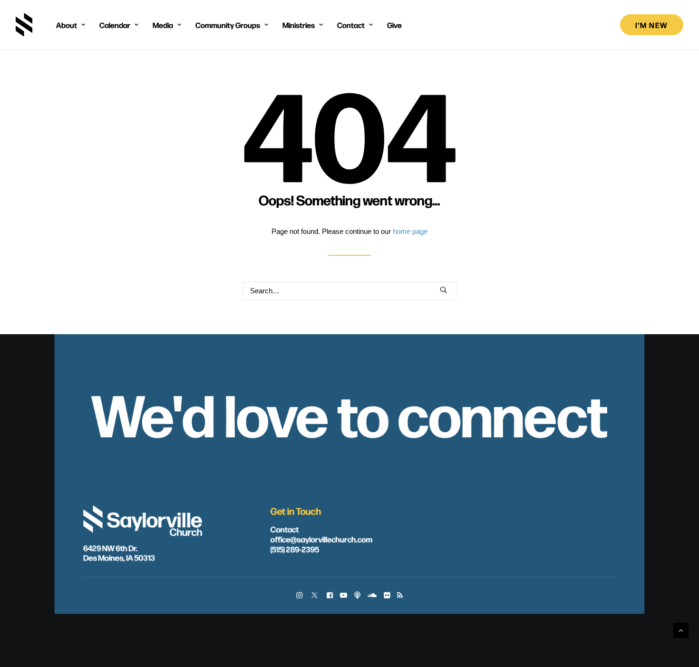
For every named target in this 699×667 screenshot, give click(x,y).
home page (410, 231)
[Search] (349, 290)
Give (394, 24)
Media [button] (163, 24)
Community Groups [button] (227, 24)
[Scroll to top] (681, 630)
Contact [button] (351, 24)
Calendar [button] (114, 24)
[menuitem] (70, 24)
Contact (285, 528)
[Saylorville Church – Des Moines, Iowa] (24, 25)
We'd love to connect (349, 412)
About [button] (66, 24)
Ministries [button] (298, 24)
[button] (443, 289)
